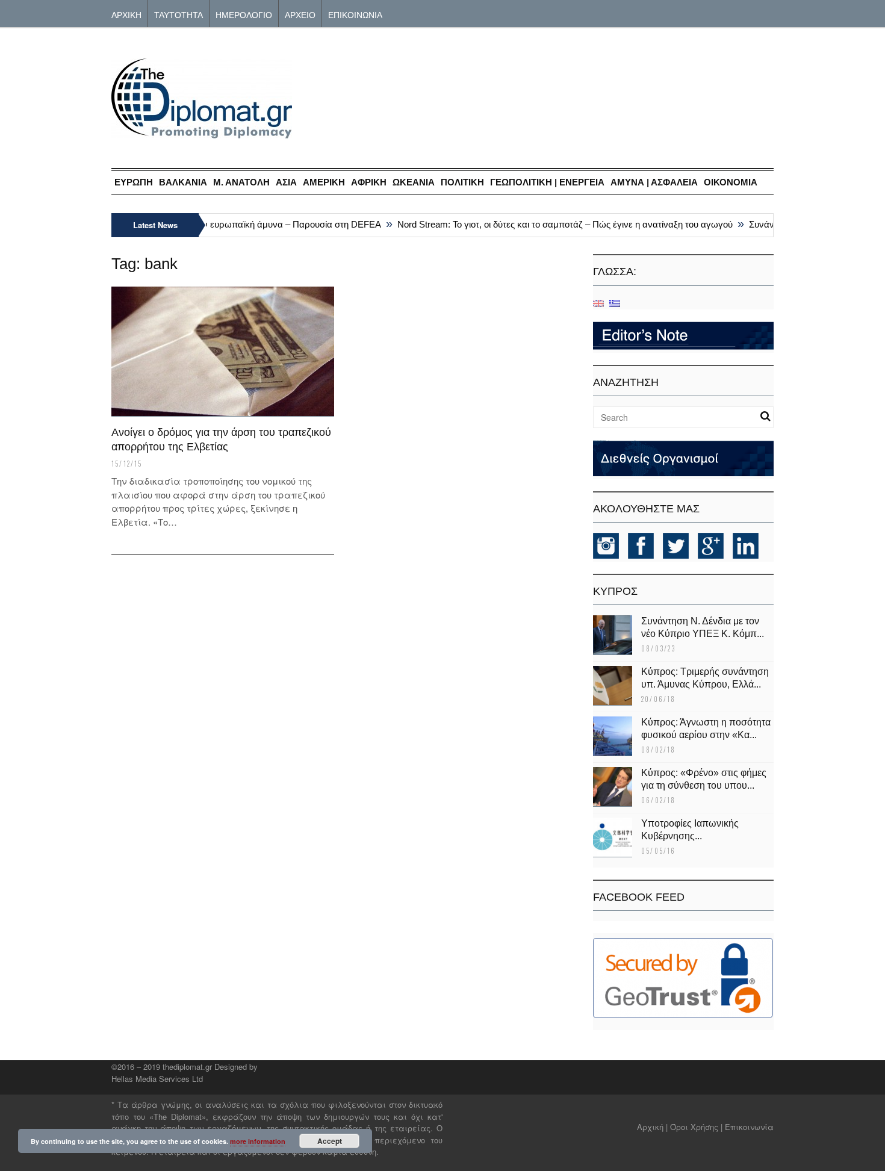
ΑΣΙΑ (286, 182)
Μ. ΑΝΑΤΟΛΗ (241, 182)
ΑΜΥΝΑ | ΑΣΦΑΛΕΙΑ (654, 182)
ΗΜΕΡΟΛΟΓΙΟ (244, 14)
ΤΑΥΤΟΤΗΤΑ (178, 14)
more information (257, 1141)
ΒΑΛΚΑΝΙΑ (183, 182)
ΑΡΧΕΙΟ (300, 14)
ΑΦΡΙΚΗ (369, 182)
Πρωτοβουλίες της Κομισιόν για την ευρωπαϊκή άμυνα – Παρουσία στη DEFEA (214, 224)
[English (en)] (598, 302)
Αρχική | (653, 1126)
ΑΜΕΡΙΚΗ (324, 182)
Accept (329, 1140)
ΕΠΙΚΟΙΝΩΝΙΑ (355, 14)
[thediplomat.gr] (201, 132)
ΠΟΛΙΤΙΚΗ (462, 182)
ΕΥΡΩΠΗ (133, 182)
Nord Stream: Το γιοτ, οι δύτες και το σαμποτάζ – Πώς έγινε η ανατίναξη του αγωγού (554, 224)
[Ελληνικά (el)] (614, 302)
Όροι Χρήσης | (696, 1126)
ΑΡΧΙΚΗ (126, 14)
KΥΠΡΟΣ (615, 591)
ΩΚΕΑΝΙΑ (414, 182)
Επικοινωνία (749, 1126)
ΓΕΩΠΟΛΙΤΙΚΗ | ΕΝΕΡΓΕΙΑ (547, 182)
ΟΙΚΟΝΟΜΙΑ (730, 182)
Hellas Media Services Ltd (157, 1078)
